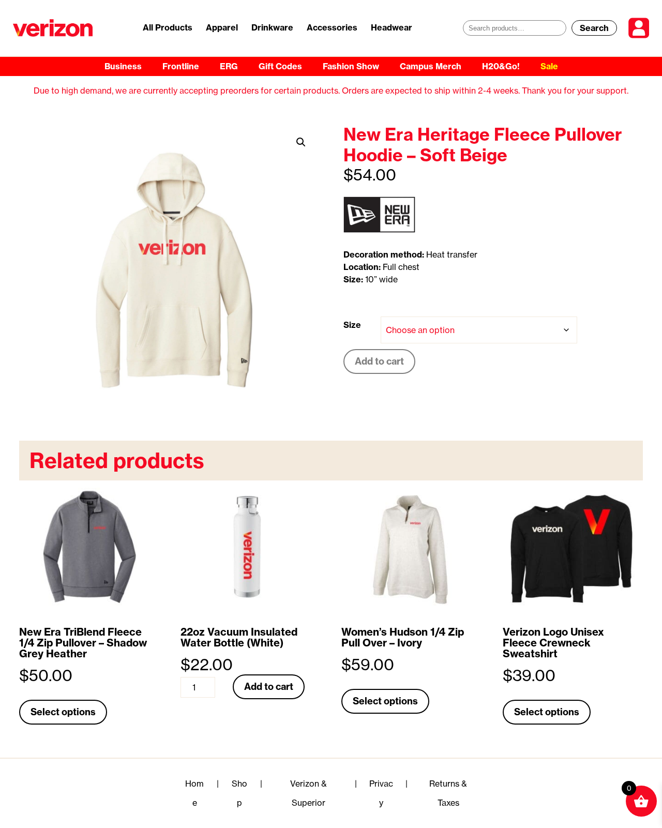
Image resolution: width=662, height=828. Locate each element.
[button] (301, 142)
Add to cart (379, 361)
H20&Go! (501, 66)
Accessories (332, 27)
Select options (63, 712)
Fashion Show (351, 66)
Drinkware (272, 27)
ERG (229, 66)
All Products (167, 27)
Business (123, 66)
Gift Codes (280, 66)
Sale (549, 66)
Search (594, 28)
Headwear (391, 27)
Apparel (222, 27)
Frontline (180, 66)
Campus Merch (430, 66)
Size (352, 325)
